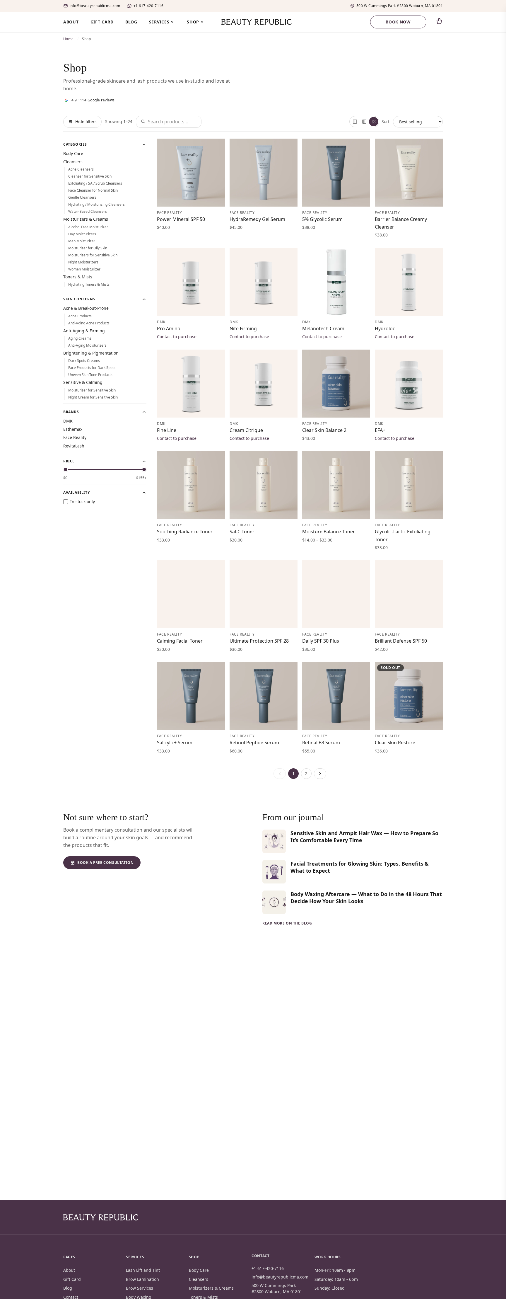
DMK (68, 421)
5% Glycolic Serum (322, 219)
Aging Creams (79, 338)
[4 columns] (373, 121)
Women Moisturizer (84, 269)
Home (68, 39)
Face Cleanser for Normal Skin (93, 190)
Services (159, 22)
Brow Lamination (142, 1279)
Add (214, 198)
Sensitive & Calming (82, 382)
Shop (193, 22)
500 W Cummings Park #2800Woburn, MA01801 (399, 6)
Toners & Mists (77, 277)
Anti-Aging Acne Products (89, 323)
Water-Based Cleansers (87, 211)
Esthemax (72, 429)
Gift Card (102, 22)
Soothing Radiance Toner (185, 531)
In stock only (82, 501)
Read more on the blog (287, 923)
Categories (75, 144)
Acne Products (80, 316)
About (71, 22)
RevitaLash (73, 446)
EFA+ (380, 430)
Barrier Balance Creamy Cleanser (401, 223)
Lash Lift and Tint (143, 1270)
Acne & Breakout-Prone (86, 308)
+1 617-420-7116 (148, 6)
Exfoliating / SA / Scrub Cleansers (95, 183)
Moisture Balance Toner (328, 531)
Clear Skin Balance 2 (324, 430)
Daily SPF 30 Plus (320, 641)
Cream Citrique (246, 430)
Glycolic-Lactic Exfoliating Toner (402, 535)
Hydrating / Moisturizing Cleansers (96, 204)
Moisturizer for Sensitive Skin (92, 390)
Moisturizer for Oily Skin (87, 248)
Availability (76, 492)
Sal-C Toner (242, 531)
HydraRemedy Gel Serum (257, 219)
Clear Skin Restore (395, 742)
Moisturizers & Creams (85, 219)
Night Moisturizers (83, 262)
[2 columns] (355, 121)
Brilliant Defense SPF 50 (401, 641)
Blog (131, 22)
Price (69, 461)
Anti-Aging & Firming (84, 330)
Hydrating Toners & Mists (89, 284)
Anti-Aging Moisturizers (87, 345)
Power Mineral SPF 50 (181, 219)
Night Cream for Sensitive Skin (93, 397)
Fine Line (166, 430)
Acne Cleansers (81, 169)
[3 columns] (364, 121)
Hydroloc (385, 328)
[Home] (100, 1217)
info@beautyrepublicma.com (95, 6)
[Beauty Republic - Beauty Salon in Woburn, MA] (253, 22)
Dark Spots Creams (84, 360)
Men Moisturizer (81, 241)
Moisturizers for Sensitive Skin (92, 255)
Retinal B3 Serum (321, 742)
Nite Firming (243, 328)
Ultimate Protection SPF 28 (259, 641)
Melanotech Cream (323, 328)
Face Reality (74, 437)
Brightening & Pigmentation (91, 353)
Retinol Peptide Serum (254, 742)
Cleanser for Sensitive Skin (90, 176)
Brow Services (139, 1288)
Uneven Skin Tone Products (90, 374)
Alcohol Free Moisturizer (88, 226)
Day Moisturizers (82, 233)
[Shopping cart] (439, 21)
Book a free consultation (105, 862)
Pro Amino (168, 328)
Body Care (73, 153)
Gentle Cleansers (82, 197)
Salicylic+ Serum (174, 742)
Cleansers (73, 161)
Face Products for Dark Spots (91, 367)
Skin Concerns (79, 299)
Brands (71, 412)
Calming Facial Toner (180, 641)
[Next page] (320, 773)
